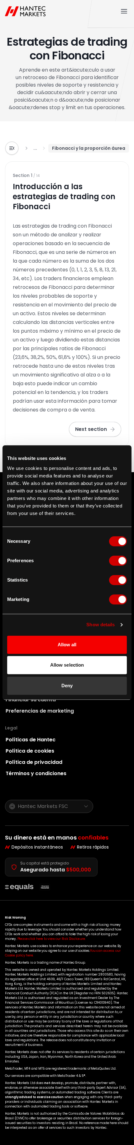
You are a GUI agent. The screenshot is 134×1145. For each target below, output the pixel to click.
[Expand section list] (12, 148)
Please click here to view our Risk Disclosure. (51, 938)
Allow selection (67, 665)
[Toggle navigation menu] (124, 11)
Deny (67, 685)
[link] (35, 148)
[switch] (118, 561)
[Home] (26, 11)
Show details (100, 624)
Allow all (67, 644)
